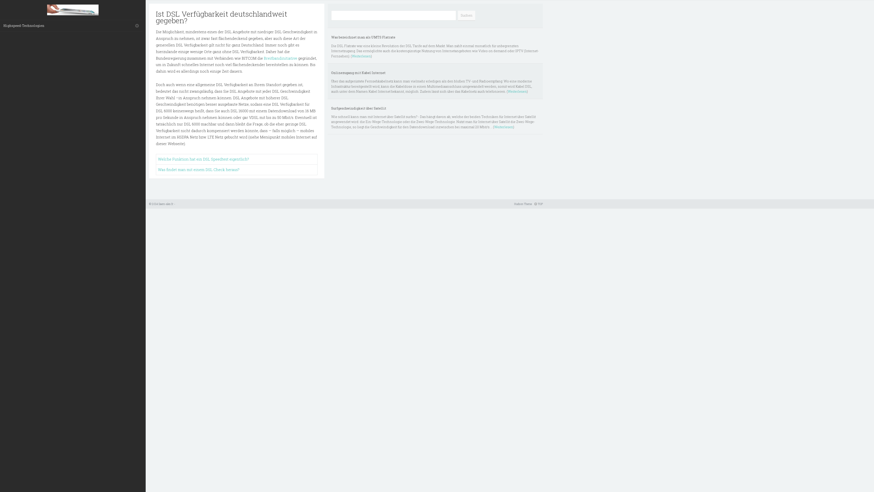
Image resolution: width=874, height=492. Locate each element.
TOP (540, 204)
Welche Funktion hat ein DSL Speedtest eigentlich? (203, 159)
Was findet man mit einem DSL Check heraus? (198, 169)
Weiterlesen (361, 56)
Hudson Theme (523, 204)
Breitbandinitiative (280, 58)
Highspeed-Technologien (23, 25)
